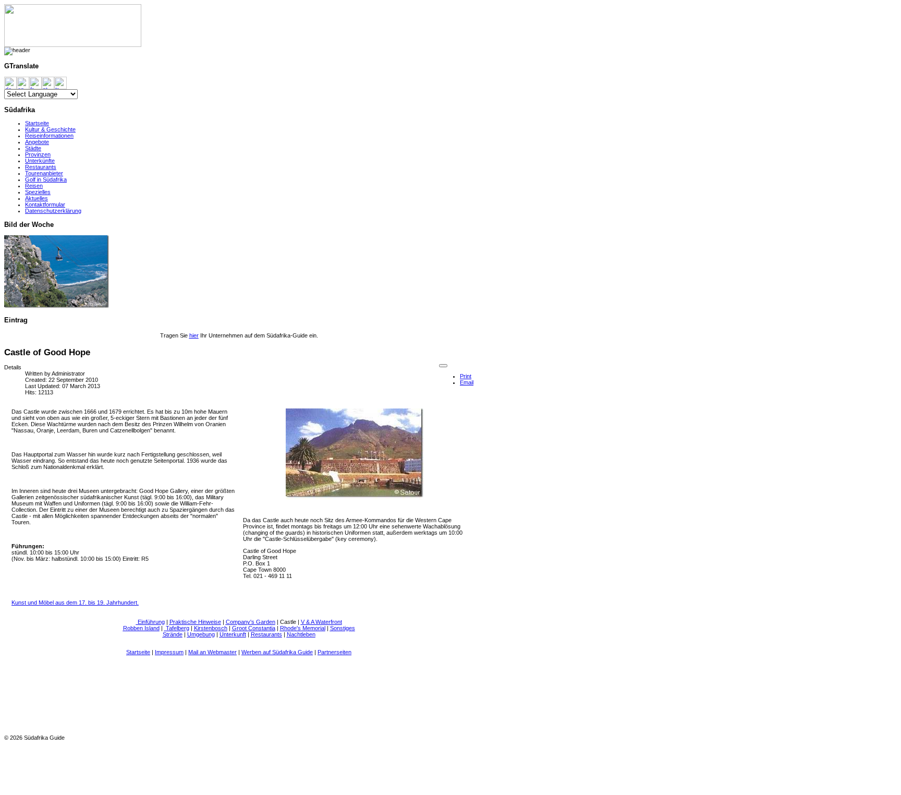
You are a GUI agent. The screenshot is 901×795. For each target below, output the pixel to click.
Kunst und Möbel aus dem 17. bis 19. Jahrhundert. (75, 602)
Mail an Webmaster (212, 652)
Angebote (37, 142)
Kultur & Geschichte (50, 129)
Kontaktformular (45, 204)
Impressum (169, 652)
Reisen (34, 186)
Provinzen (38, 154)
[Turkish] (60, 82)
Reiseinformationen (49, 135)
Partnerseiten (334, 652)
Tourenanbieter (44, 173)
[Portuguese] (48, 82)
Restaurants (40, 167)
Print (465, 376)
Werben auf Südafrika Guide (277, 652)
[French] (35, 82)
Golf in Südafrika (46, 179)
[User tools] (443, 365)
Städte (33, 148)
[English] (23, 82)
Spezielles (38, 192)
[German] (10, 82)
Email (466, 382)
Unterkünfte (40, 161)
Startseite (37, 123)
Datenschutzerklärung (53, 211)
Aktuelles (36, 198)
